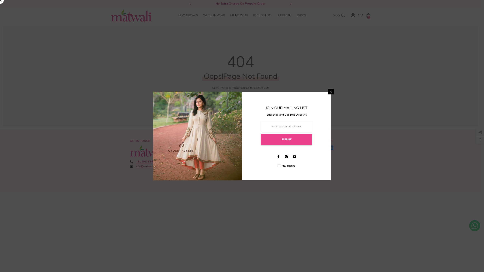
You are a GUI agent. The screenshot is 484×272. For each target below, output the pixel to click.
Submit (287, 139)
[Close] (331, 91)
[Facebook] (278, 157)
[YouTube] (294, 157)
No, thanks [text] (288, 166)
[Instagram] (286, 157)
